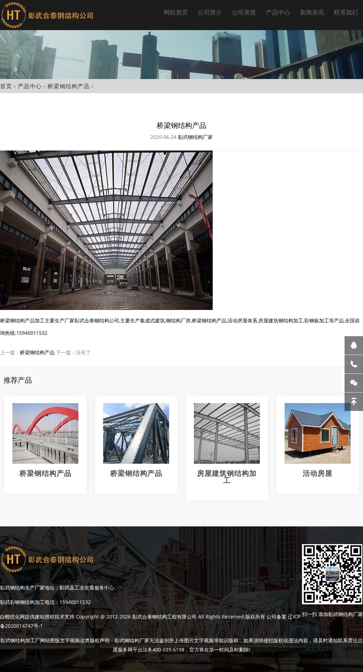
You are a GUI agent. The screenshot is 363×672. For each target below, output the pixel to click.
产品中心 (278, 12)
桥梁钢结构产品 (69, 86)
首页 (6, 86)
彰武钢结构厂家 (195, 137)
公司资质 (244, 12)
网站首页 (176, 12)
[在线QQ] (354, 345)
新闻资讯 (312, 12)
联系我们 (346, 12)
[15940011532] (354, 364)
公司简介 (210, 12)
